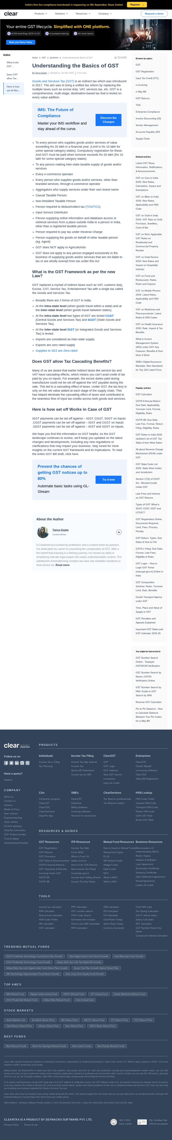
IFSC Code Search (81, 915)
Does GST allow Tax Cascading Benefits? (12, 76)
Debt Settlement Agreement (150, 876)
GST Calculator (144, 394)
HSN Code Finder (145, 799)
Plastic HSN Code (145, 811)
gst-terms (54, 58)
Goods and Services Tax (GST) (53, 81)
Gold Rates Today (112, 919)
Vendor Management (147, 125)
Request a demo (154, 13)
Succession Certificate (147, 868)
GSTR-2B (44, 877)
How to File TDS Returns (84, 864)
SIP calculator (46, 923)
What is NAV (110, 881)
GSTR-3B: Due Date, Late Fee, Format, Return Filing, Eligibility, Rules (149, 423)
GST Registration (145, 71)
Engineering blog (13, 817)
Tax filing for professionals (117, 799)
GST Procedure (47, 856)
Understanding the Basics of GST (77, 58)
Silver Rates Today (113, 923)
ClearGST (141, 762)
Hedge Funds (110, 864)
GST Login (109, 766)
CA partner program (49, 799)
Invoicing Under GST (50, 873)
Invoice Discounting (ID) (148, 118)
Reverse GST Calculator (149, 702)
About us (8, 796)
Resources (81, 13)
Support (8, 779)
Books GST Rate (145, 820)
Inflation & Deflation (146, 860)
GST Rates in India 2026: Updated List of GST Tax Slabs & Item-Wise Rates (149, 438)
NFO (106, 873)
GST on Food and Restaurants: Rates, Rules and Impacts (146, 280)
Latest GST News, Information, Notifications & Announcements (149, 167)
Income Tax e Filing (49, 762)
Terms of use (31, 1124)
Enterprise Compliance (148, 111)
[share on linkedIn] (119, 532)
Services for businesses (83, 815)
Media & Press (11, 809)
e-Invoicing (141, 85)
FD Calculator (110, 915)
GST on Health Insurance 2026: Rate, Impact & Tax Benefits (149, 328)
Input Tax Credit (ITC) (147, 78)
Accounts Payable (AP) (148, 132)
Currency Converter (113, 928)
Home (35, 58)
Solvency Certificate (146, 872)
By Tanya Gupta (39, 73)
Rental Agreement (145, 881)
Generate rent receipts (83, 919)
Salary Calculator (145, 919)
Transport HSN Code (147, 807)
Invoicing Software (81, 811)
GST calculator (47, 928)
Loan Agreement (144, 864)
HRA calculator (111, 907)
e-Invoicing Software (146, 770)
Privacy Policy (11, 1124)
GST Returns (143, 98)
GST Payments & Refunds (53, 869)
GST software (110, 770)
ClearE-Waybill (143, 766)
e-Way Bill (141, 91)
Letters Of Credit (144, 885)
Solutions (60, 13)
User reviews (11, 813)
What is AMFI (110, 877)
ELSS (106, 856)
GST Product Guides (15, 834)
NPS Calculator (79, 928)
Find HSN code (144, 907)
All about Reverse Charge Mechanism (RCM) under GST (149, 453)
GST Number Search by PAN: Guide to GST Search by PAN (148, 691)
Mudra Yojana (143, 855)
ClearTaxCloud (47, 811)
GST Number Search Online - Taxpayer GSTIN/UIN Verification (148, 661)
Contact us (9, 801)
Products (39, 13)
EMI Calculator (47, 911)
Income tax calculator (50, 907)
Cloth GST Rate (144, 815)
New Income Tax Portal (83, 869)
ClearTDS (141, 774)
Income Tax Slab (80, 848)
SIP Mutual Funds (112, 860)
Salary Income (79, 860)
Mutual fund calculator (50, 915)
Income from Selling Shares (86, 877)
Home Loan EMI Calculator (85, 923)
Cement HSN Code (146, 803)
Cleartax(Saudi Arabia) (16, 842)
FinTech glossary (13, 826)
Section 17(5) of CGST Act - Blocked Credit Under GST (148, 483)
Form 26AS (77, 852)
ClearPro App (46, 815)
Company (103, 13)
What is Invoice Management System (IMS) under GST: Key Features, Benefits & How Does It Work (149, 347)
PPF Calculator (79, 907)
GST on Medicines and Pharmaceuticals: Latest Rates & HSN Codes (148, 313)
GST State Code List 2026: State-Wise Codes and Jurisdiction (149, 468)
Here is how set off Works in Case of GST (14, 88)
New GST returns (112, 774)
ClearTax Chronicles (14, 830)
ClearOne (76, 803)
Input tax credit (111, 783)
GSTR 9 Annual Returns (51, 864)
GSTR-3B (44, 881)
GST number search (82, 911)
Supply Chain (143, 138)
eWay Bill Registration (147, 778)
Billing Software (79, 807)
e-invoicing (109, 778)
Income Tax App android (84, 762)
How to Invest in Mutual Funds (119, 848)
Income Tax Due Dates (83, 881)
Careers (8, 805)
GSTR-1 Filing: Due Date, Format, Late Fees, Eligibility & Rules (149, 552)
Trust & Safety (11, 838)
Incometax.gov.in (80, 873)
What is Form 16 (80, 856)
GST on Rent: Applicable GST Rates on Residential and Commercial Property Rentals (149, 242)
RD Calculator (110, 911)
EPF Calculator (144, 923)
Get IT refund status (146, 915)
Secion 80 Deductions (82, 770)
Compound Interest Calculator (152, 935)
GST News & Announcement (54, 860)
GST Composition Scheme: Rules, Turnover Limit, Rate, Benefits (149, 586)
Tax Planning (46, 766)
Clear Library (11, 822)
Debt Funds (109, 869)
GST (44, 58)
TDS (138, 105)
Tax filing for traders (113, 803)
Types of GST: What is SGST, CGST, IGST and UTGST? (148, 508)
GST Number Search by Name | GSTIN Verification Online (148, 676)
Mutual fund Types (113, 852)
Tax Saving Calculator (147, 911)
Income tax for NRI (81, 774)
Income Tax (77, 766)
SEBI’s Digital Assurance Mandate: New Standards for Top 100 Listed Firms (149, 365)
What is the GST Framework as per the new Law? (13, 64)
